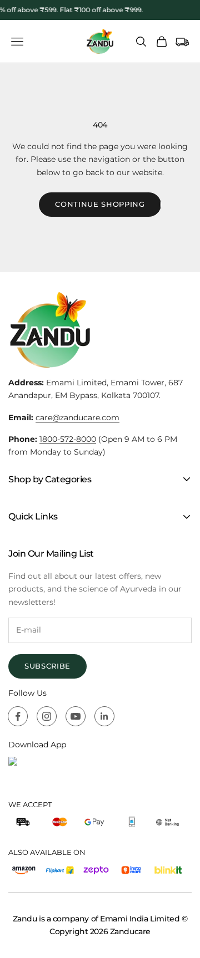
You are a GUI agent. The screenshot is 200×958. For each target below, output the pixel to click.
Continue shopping (99, 204)
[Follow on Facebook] (17, 716)
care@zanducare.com (77, 417)
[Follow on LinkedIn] (104, 716)
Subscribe (47, 665)
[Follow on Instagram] (46, 716)
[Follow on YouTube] (75, 716)
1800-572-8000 (67, 439)
